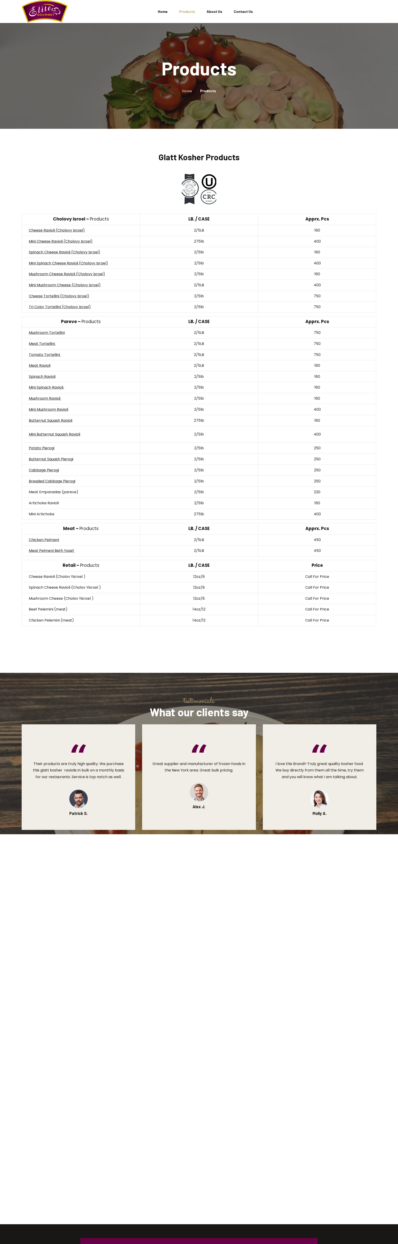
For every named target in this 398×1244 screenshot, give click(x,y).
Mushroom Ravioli (44, 398)
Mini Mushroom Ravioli (48, 409)
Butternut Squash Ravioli (50, 420)
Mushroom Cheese (46, 274)
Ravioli (70, 274)
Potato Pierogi (41, 448)
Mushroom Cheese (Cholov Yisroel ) (61, 598)
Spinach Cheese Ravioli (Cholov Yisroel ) (65, 587)
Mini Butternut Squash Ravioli (54, 434)
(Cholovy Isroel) (90, 274)
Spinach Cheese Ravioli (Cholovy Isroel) (64, 252)
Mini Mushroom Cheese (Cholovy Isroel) (65, 285)
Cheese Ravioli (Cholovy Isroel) (57, 230)
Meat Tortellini (42, 343)
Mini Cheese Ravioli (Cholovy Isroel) (61, 241)
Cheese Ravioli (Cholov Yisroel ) (57, 576)
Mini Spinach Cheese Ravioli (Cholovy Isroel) (68, 263)
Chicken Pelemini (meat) (51, 620)
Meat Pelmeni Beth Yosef (52, 550)
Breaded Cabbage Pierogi (52, 481)
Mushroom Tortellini (47, 332)
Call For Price (317, 576)
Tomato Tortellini (45, 354)
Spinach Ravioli (42, 376)
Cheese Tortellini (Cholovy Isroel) (59, 296)
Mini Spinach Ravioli (46, 387)
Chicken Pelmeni (44, 539)
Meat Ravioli (39, 365)
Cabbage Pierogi (44, 470)
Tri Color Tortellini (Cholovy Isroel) (60, 307)
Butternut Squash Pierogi (51, 459)
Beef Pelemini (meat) (48, 609)
